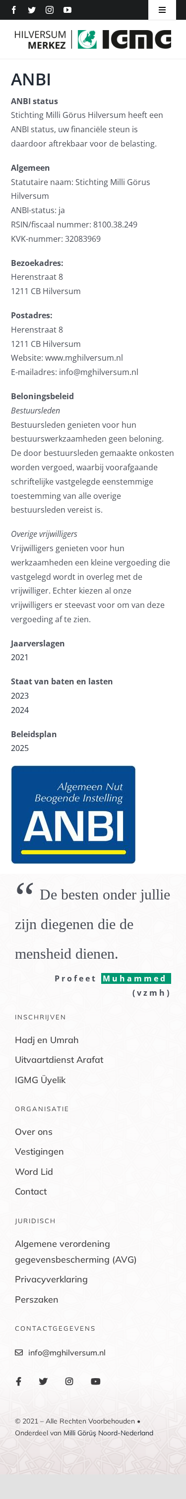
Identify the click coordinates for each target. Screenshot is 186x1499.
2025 (20, 748)
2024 (20, 710)
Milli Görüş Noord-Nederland (108, 1432)
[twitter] (32, 10)
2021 (20, 657)
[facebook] (14, 10)
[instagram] (50, 10)
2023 (20, 695)
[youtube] (67, 10)
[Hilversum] (93, 34)
